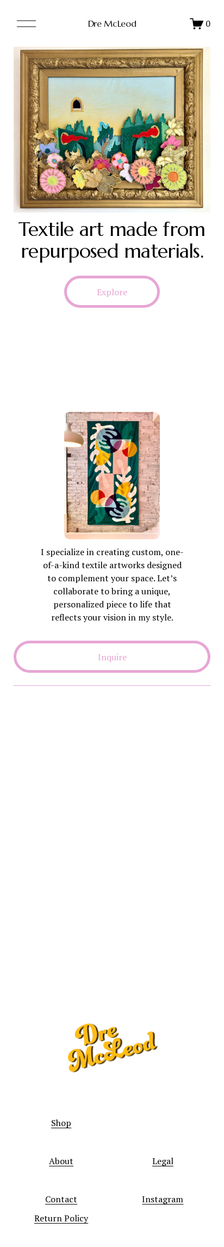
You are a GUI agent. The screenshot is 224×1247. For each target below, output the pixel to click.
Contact (61, 1199)
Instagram (162, 1199)
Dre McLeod (112, 23)
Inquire (112, 657)
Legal (162, 1161)
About (61, 1161)
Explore (112, 292)
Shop (61, 1123)
